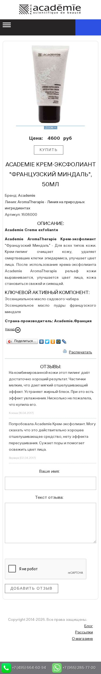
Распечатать (80, 352)
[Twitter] (47, 341)
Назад (10, 329)
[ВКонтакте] (41, 341)
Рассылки (84, 632)
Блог (88, 626)
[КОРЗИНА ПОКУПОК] (88, 27)
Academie (26, 196)
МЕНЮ (7, 25)
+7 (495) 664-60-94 (29, 668)
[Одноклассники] (53, 341)
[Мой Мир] (58, 341)
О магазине (82, 639)
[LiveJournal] (64, 341)
